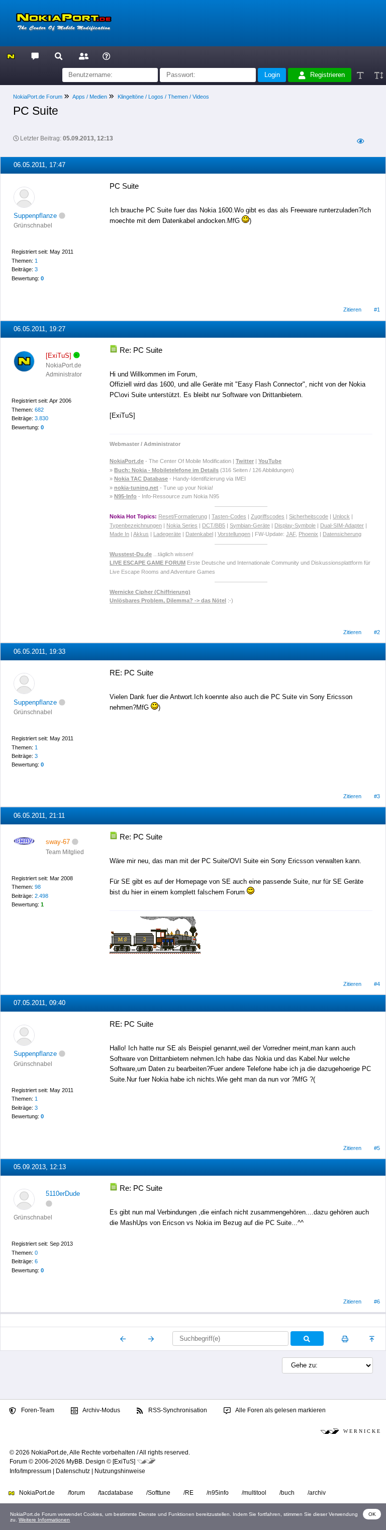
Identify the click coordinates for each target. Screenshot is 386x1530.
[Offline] (62, 215)
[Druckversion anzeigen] (345, 1338)
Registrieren (327, 75)
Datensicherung (342, 534)
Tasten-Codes (229, 516)
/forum (76, 1493)
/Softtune (158, 1493)
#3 (377, 796)
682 (39, 410)
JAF (291, 534)
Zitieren (352, 310)
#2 (377, 632)
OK (372, 1514)
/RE (188, 1493)
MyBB (74, 1462)
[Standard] (361, 75)
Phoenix (308, 534)
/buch (287, 1493)
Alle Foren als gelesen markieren (280, 1410)
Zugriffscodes (267, 516)
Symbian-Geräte (250, 525)
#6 (377, 1301)
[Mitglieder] (82, 55)
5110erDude (63, 1193)
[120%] (378, 75)
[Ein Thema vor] (151, 1338)
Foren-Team (37, 1410)
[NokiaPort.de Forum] (34, 55)
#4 (377, 984)
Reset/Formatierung (182, 516)
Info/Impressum (30, 1471)
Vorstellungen (234, 534)
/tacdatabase (115, 1493)
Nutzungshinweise (119, 1471)
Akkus (141, 534)
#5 (377, 1148)
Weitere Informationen (44, 1519)
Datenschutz (73, 1471)
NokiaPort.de (36, 1493)
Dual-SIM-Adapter (342, 525)
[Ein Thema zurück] (123, 1338)
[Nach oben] (372, 1338)
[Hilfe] (106, 55)
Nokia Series (182, 525)
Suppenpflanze (35, 215)
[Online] (76, 355)
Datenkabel (199, 534)
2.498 (41, 896)
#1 (377, 310)
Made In (119, 534)
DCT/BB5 (213, 525)
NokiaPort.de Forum (37, 97)
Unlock (341, 516)
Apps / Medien (89, 97)
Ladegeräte (167, 534)
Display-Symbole (295, 525)
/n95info (218, 1493)
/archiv (317, 1493)
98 (38, 887)
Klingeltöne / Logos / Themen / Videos (163, 97)
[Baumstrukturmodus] (360, 141)
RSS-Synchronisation (177, 1410)
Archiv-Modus (100, 1410)
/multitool (254, 1493)
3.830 (41, 418)
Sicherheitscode (308, 516)
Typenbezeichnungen (136, 525)
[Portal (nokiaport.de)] (11, 55)
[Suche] (58, 55)
